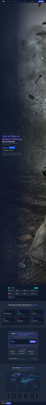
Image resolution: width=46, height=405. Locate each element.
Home (3, 133)
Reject (3, 403)
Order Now (11, 147)
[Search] (30, 1)
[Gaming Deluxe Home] (3, 1)
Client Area (36, 1)
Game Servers (5, 133)
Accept (8, 403)
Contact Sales (34, 358)
